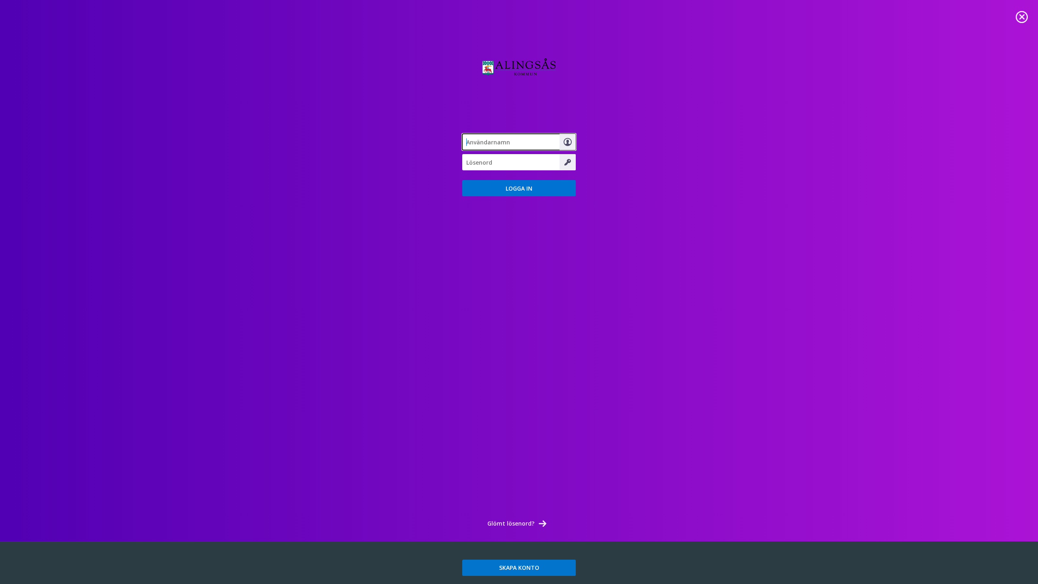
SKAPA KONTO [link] (519, 567)
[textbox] (519, 142)
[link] (1022, 16)
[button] (519, 188)
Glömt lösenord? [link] (510, 523)
